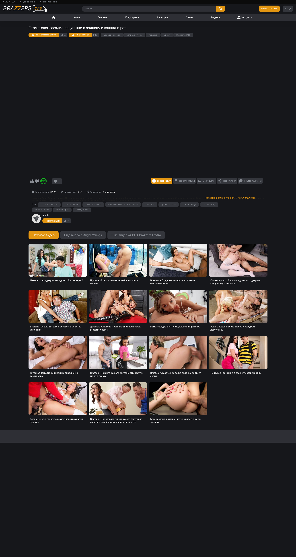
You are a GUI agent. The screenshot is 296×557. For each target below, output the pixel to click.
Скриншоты (209, 180)
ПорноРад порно (49, 2)
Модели (215, 17)
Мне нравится (32, 181)
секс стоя (149, 204)
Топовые (102, 17)
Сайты (189, 17)
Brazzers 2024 (183, 35)
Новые (76, 17)
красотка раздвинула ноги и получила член (230, 198)
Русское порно (28, 2)
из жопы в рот (42, 210)
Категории (162, 17)
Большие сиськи (112, 35)
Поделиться (229, 180)
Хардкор (153, 35)
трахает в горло (93, 204)
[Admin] (36, 218)
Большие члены (134, 35)
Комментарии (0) (253, 180)
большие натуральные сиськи (123, 204)
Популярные (132, 17)
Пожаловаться (187, 180)
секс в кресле (71, 204)
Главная (54, 17)
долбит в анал (169, 204)
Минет (167, 35)
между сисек (82, 210)
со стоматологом (49, 204)
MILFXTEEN (10, 2)
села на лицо (189, 204)
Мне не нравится (37, 181)
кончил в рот (62, 210)
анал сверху (209, 204)
